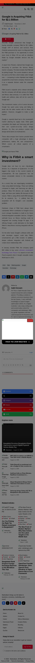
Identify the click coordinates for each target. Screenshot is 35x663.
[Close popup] (30, 320)
